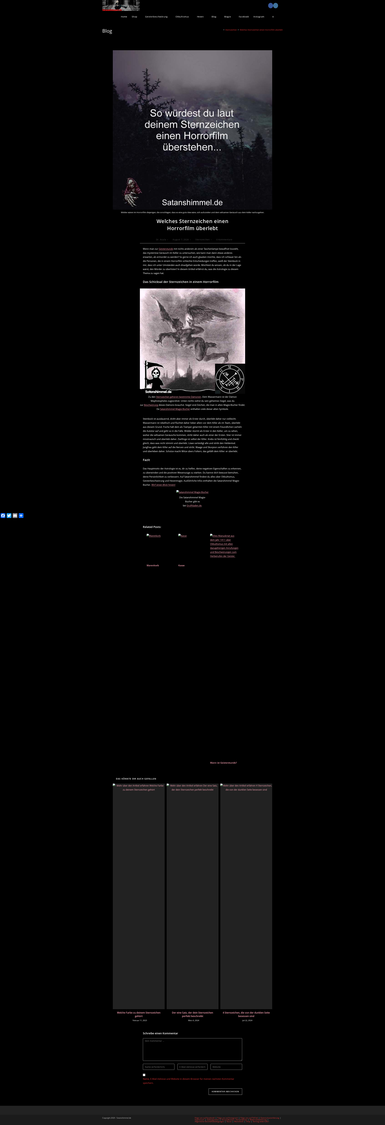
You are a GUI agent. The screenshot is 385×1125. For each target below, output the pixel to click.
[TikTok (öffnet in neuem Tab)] (280, 5)
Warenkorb (238, 1121)
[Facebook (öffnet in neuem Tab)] (270, 5)
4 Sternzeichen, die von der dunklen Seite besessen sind (246, 1014)
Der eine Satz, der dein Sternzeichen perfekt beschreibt (192, 1014)
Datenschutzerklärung (269, 1118)
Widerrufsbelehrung (258, 1119)
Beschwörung (151, 404)
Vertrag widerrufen (261, 1121)
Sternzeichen (202, 239)
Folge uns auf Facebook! (205, 1118)
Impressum (199, 1119)
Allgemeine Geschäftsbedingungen (209, 1121)
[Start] (221, 29)
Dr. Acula (161, 239)
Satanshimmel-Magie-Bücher (175, 408)
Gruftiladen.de (194, 505)
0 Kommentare (224, 239)
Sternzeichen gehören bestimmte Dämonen (178, 396)
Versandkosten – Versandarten (234, 1119)
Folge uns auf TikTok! (249, 1118)
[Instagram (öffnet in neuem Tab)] (275, 5)
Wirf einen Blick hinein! (163, 484)
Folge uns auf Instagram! (227, 1118)
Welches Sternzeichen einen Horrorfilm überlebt (261, 29)
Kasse (229, 1121)
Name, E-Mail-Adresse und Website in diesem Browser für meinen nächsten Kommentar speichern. (188, 1080)
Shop (248, 1121)
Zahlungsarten (213, 1119)
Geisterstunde (166, 248)
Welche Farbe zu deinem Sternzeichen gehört (138, 1014)
